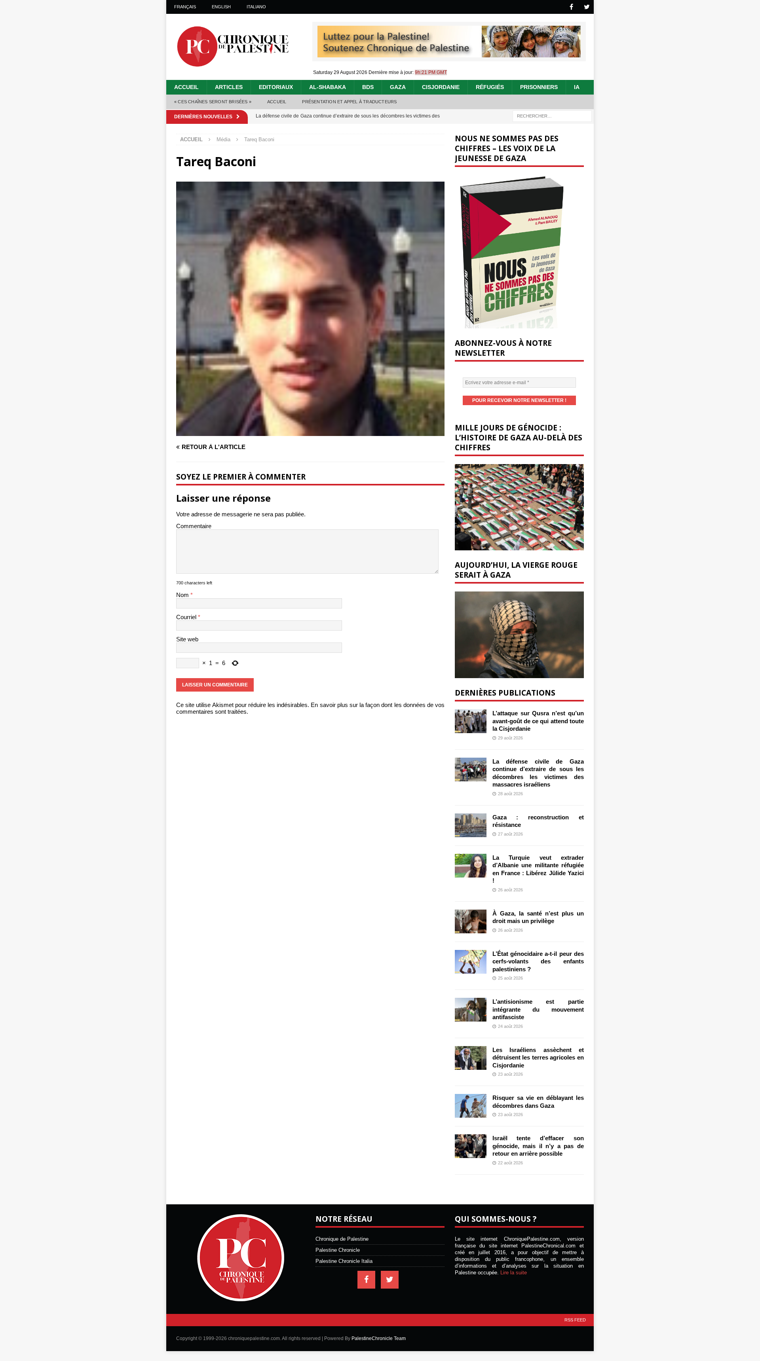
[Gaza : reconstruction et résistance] (470, 825)
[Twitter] (587, 7)
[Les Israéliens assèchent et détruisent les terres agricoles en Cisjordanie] (470, 1058)
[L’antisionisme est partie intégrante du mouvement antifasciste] (470, 1010)
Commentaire (193, 526)
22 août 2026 (510, 1162)
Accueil (186, 87)
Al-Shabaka (327, 87)
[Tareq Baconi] (310, 432)
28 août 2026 (510, 793)
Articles (229, 87)
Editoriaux (276, 87)
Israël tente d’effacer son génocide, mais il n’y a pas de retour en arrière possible (538, 1146)
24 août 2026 (510, 1026)
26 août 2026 (510, 889)
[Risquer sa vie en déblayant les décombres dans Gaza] (470, 1106)
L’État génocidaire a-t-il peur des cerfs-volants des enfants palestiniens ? (538, 961)
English (221, 6)
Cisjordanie (441, 87)
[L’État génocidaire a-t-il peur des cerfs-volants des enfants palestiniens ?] (470, 962)
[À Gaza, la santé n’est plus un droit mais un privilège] (470, 921)
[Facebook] (571, 7)
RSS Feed (575, 1319)
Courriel (187, 617)
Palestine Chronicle (337, 1250)
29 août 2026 (510, 737)
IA (577, 87)
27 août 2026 (510, 834)
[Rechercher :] (552, 115)
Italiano (256, 6)
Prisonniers (539, 87)
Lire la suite (513, 1273)
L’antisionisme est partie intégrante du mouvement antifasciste (538, 1009)
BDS (368, 87)
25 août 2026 (510, 978)
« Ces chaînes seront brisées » (212, 101)
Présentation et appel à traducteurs (349, 101)
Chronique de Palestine (342, 1239)
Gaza (398, 87)
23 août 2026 (510, 1074)
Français (185, 6)
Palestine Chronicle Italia (343, 1261)
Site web (187, 639)
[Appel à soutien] (449, 54)
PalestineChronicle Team (379, 1338)
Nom (183, 594)
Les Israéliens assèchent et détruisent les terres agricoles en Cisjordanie (538, 1057)
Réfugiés (490, 87)
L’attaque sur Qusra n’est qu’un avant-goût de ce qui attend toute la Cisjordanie (538, 721)
